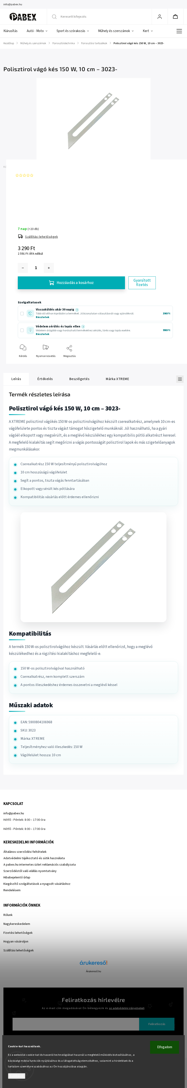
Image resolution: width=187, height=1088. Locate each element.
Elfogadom (164, 1047)
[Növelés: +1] (49, 268)
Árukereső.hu (93, 971)
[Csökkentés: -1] (23, 268)
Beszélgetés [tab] (79, 378)
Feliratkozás (156, 1024)
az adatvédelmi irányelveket (126, 1008)
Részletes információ (31, 203)
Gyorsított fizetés (142, 282)
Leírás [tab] (16, 378)
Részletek (42, 317)
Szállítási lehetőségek (41, 237)
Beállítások (16, 1076)
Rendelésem (12, 890)
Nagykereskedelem (16, 924)
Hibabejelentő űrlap (16, 877)
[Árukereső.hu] (93, 965)
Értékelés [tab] (45, 378)
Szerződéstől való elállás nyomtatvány (30, 871)
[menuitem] (12, 31)
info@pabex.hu (13, 813)
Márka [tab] (117, 378)
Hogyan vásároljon (15, 941)
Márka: (24, 167)
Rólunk (8, 915)
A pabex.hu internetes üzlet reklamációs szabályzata (39, 864)
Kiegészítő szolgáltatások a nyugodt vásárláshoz (36, 884)
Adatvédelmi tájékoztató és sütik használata (34, 858)
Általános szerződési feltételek (25, 852)
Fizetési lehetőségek (18, 933)
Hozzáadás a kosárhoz (75, 283)
